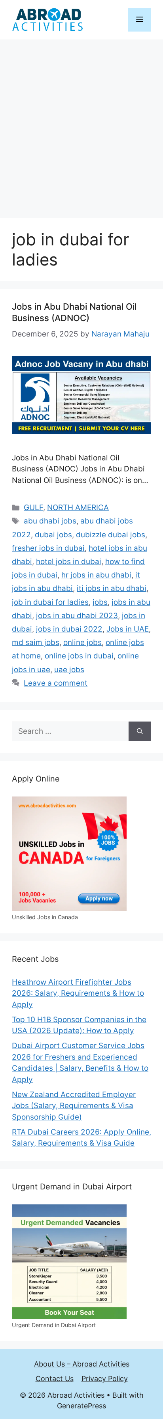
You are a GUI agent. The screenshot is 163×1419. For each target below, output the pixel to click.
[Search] (140, 732)
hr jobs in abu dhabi (96, 575)
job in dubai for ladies (50, 602)
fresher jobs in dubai (48, 548)
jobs (100, 602)
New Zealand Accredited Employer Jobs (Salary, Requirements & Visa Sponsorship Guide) (74, 1106)
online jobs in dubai (79, 655)
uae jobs (69, 669)
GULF (33, 507)
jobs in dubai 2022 (69, 629)
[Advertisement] (81, 124)
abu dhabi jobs (50, 520)
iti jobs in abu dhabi (111, 588)
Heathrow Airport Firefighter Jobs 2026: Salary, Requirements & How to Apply (78, 993)
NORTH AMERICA (78, 507)
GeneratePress (81, 1406)
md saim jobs (35, 642)
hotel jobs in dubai (68, 561)
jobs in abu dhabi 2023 (77, 615)
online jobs (82, 642)
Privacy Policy (105, 1378)
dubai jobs (53, 534)
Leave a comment (55, 683)
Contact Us (55, 1378)
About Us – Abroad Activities (81, 1364)
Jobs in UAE (127, 629)
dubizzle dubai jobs (110, 534)
